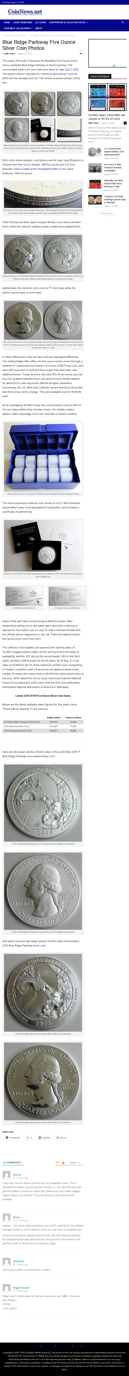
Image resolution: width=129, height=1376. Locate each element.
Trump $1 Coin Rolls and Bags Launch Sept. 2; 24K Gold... (115, 199)
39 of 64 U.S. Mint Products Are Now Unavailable (112, 167)
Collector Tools (64, 1345)
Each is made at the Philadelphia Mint (36, 169)
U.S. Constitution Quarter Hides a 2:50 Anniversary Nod (114, 151)
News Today (48, 1345)
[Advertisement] (87, 12)
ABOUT (38, 28)
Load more (106, 213)
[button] (123, 22)
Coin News (34, 1345)
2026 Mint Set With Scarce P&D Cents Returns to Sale (113, 183)
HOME (7, 22)
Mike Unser (10, 53)
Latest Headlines (22, 22)
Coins (77, 1345)
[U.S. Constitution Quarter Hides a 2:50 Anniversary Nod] (95, 152)
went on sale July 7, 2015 (63, 69)
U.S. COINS (40, 22)
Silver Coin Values (91, 1345)
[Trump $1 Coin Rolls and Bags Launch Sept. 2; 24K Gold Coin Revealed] (95, 199)
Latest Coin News (99, 76)
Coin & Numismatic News (14, 35)
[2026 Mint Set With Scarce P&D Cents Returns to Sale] (95, 183)
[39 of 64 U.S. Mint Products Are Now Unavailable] (95, 168)
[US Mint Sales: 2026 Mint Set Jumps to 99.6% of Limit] (107, 97)
